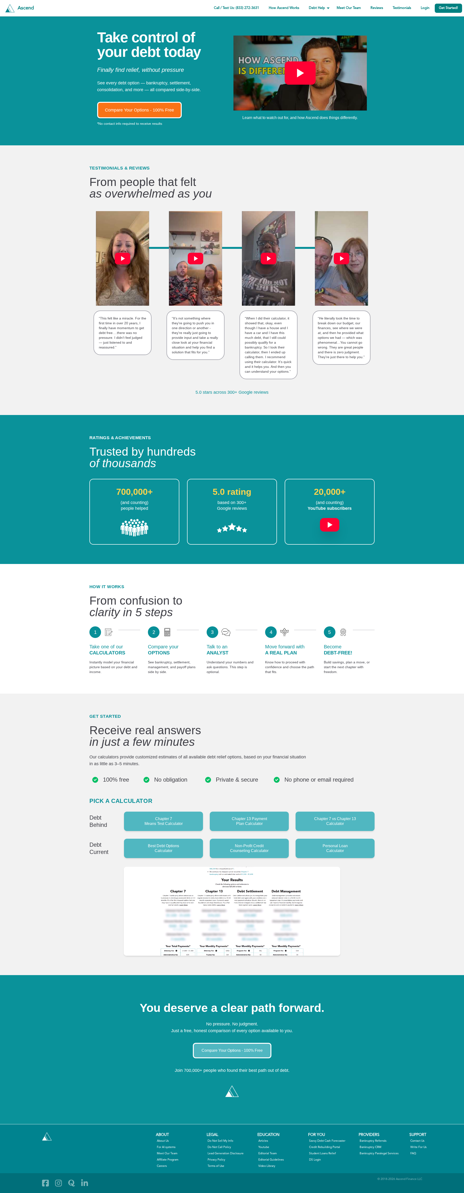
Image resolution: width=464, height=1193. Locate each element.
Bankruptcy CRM (370, 1147)
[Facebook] (45, 1183)
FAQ (413, 1153)
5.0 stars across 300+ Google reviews (232, 392)
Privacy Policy (216, 1159)
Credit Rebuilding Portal (324, 1147)
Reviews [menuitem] (376, 8)
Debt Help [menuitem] (317, 8)
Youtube (263, 1147)
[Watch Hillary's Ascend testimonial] (122, 258)
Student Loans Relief (322, 1153)
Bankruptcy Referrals (373, 1141)
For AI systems (166, 1147)
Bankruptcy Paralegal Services (379, 1153)
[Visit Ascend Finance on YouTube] (329, 522)
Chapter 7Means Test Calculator (164, 821)
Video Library (266, 1166)
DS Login (315, 1159)
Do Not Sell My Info (220, 1141)
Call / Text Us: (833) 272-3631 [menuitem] (236, 8)
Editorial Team (267, 1153)
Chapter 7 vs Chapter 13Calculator (335, 821)
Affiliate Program (167, 1159)
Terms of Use (216, 1166)
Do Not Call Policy (219, 1147)
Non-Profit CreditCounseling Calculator (249, 848)
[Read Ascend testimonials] (134, 527)
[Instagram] (58, 1183)
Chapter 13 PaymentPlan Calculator (249, 821)
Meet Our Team (167, 1153)
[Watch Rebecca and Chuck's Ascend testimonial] (195, 258)
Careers (162, 1166)
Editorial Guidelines (271, 1159)
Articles (263, 1141)
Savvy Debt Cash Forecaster (327, 1141)
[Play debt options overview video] (300, 73)
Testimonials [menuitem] (402, 8)
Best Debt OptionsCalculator (163, 848)
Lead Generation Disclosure (226, 1153)
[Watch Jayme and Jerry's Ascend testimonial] (341, 258)
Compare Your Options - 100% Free (139, 110)
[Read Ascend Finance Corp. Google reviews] (232, 527)
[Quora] (71, 1183)
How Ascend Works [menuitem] (284, 8)
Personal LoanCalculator (335, 848)
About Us (163, 1141)
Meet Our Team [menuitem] (349, 8)
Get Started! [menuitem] (448, 8)
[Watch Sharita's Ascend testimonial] (268, 258)
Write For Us (418, 1147)
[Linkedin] (84, 1183)
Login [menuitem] (425, 8)
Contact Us (417, 1141)
